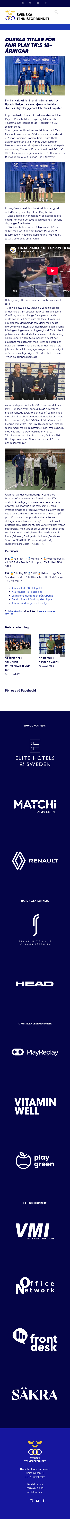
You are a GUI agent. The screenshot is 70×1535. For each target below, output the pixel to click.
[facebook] (43, 1500)
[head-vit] (35, 959)
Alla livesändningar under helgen (30, 603)
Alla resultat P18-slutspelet (27, 588)
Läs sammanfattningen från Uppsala (33, 596)
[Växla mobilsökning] (56, 12)
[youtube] (37, 1500)
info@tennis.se (35, 1492)
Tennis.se (9, 614)
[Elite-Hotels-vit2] (35, 728)
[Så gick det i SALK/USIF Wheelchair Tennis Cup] (18, 635)
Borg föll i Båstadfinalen (49, 660)
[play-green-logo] (35, 1136)
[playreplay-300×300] (35, 1028)
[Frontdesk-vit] (35, 1316)
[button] (7, 654)
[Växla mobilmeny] (63, 12)
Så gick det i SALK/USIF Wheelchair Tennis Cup (17, 664)
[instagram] (31, 1500)
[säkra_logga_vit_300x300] (35, 1370)
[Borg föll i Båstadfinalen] (52, 635)
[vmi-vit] (35, 1207)
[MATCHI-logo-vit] (35, 782)
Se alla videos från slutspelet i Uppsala (34, 599)
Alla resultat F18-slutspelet (27, 592)
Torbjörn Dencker (15, 611)
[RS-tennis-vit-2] (35, 905)
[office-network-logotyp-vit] (35, 1261)
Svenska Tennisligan (47, 611)
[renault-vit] (35, 837)
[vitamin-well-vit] (35, 1082)
